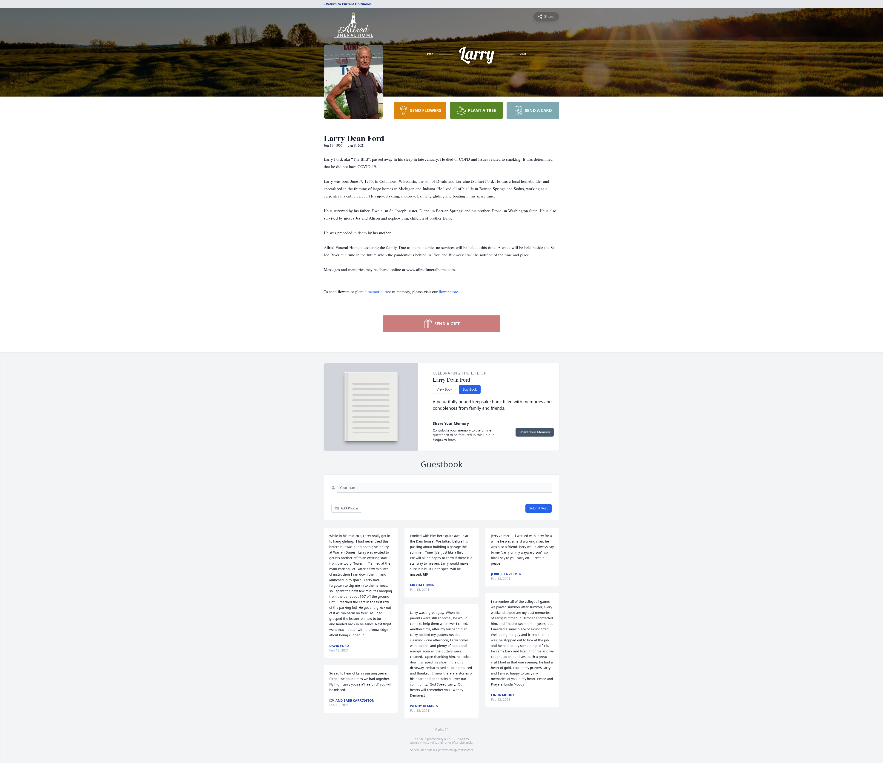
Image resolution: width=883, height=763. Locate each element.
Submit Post (538, 508)
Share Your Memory (534, 432)
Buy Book (470, 389)
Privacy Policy (428, 743)
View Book (444, 389)
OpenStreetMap (446, 750)
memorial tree (379, 291)
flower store (448, 291)
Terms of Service (454, 743)
